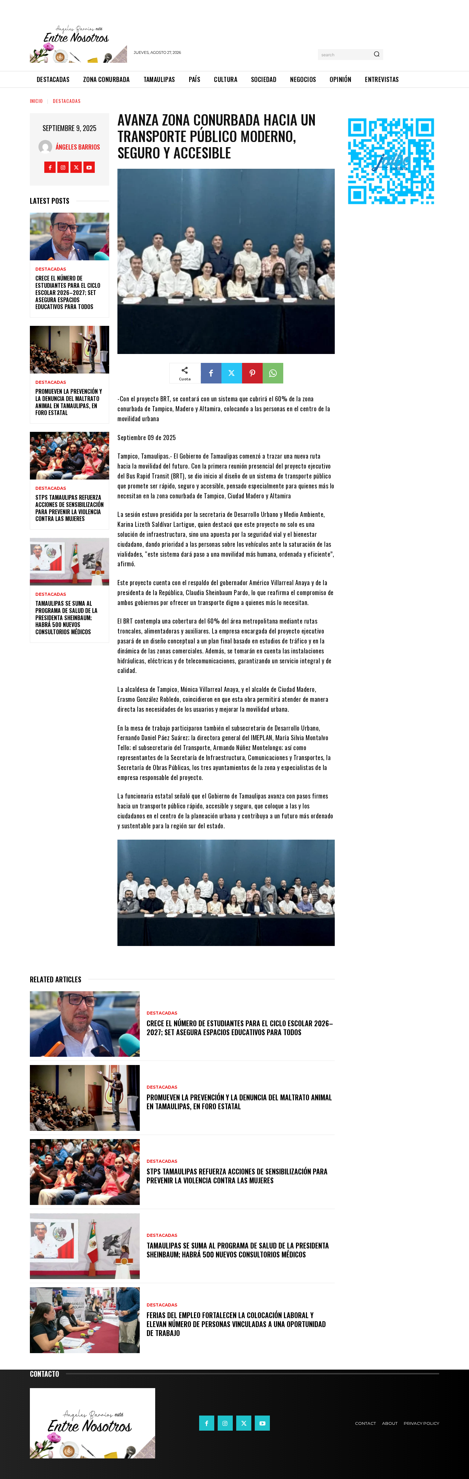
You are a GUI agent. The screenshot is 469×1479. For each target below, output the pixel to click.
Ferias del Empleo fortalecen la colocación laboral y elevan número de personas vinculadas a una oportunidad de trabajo (236, 1324)
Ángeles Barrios (78, 146)
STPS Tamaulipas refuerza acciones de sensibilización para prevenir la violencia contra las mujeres (69, 508)
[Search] (376, 54)
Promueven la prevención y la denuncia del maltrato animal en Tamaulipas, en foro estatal (68, 402)
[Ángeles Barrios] (47, 147)
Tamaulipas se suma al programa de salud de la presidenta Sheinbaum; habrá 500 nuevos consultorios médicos (66, 617)
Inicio (36, 100)
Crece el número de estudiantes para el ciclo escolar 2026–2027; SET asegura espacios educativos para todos (67, 292)
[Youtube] (89, 167)
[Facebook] (50, 167)
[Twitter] (76, 167)
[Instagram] (63, 167)
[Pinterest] (252, 373)
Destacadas (67, 100)
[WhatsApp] (273, 373)
